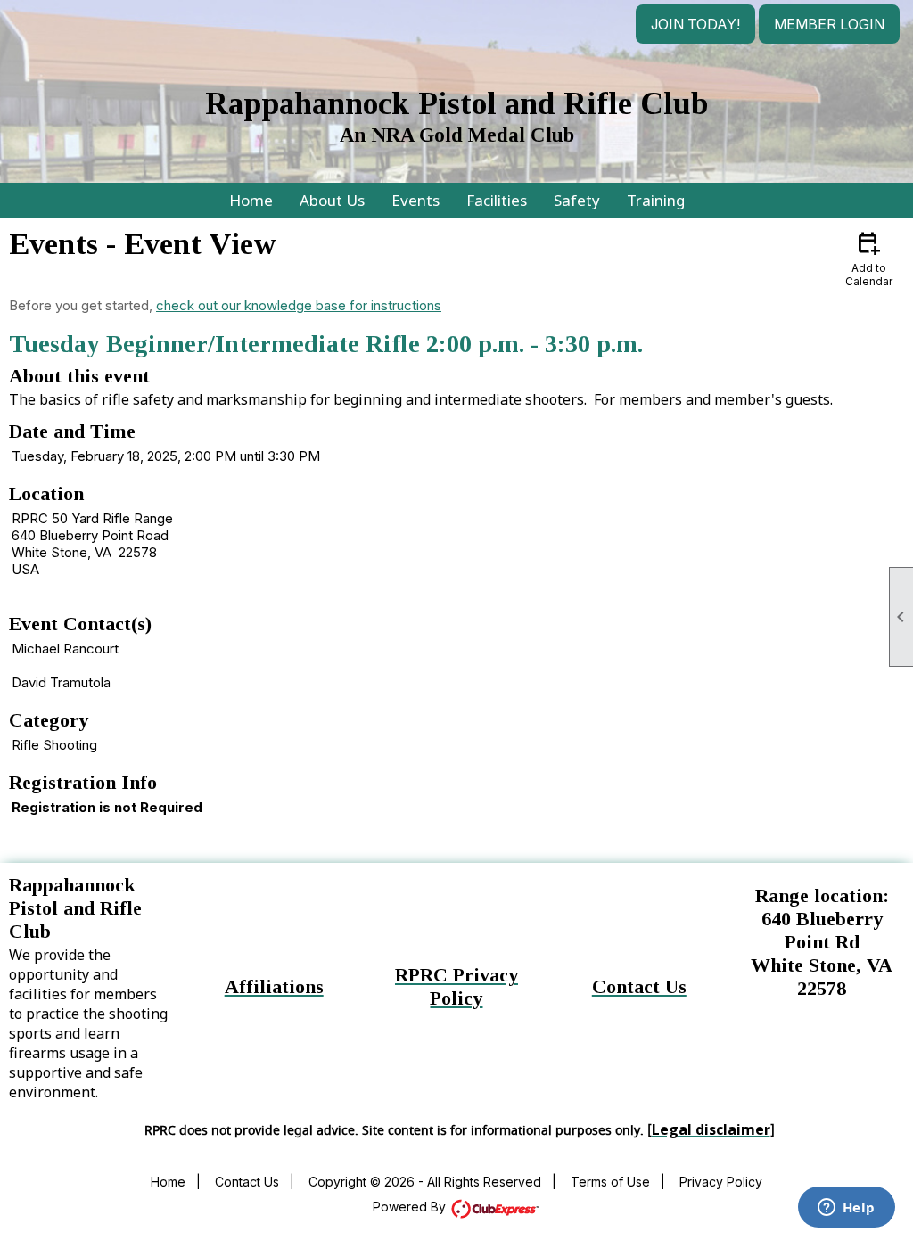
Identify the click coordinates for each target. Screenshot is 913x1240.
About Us (332, 200)
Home (251, 200)
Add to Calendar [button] (868, 258)
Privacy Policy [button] (720, 1181)
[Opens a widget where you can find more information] (846, 1209)
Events (415, 200)
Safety (577, 200)
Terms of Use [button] (610, 1181)
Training (656, 200)
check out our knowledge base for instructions (298, 305)
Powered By (411, 1206)
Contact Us (247, 1181)
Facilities (496, 200)
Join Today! (695, 24)
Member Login (829, 24)
